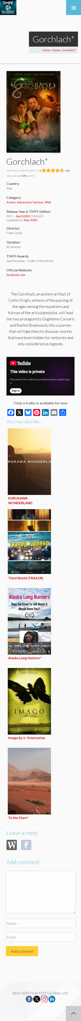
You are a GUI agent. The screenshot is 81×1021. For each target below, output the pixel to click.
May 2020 (30, 220)
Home (46, 50)
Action (11, 202)
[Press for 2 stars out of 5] (48, 170)
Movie (56, 50)
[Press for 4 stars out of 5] (57, 170)
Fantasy (38, 202)
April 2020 (23, 216)
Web (48, 202)
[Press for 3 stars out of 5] (53, 170)
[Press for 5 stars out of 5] (62, 170)
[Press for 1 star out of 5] (44, 170)
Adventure (24, 202)
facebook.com (15, 275)
